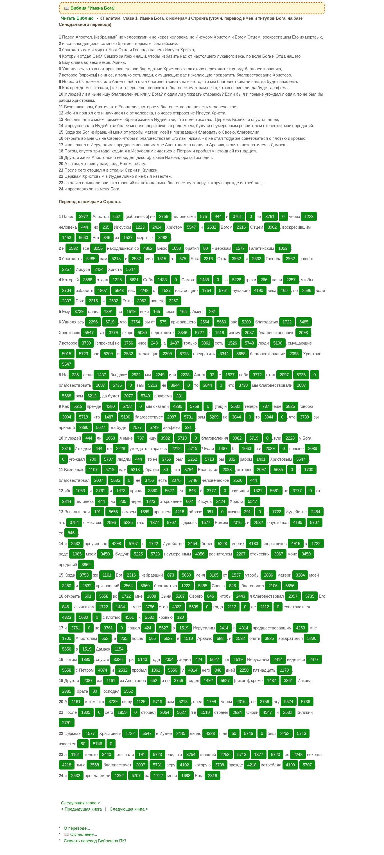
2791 (66, 722)
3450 (105, 554)
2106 (272, 585)
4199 (297, 522)
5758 (127, 406)
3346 (182, 332)
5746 (248, 733)
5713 (209, 459)
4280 (110, 406)
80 (205, 248)
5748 (249, 343)
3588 (87, 279)
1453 (66, 237)
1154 (119, 649)
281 (212, 311)
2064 (164, 712)
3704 (66, 290)
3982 (165, 438)
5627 (100, 427)
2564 (204, 322)
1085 (77, 554)
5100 (277, 343)
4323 (176, 606)
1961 (155, 670)
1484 (120, 606)
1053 (282, 248)
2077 (128, 395)
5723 (83, 353)
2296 (93, 322)
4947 (267, 712)
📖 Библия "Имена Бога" (90, 8)
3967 (278, 554)
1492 (208, 680)
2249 (159, 374)
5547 (191, 227)
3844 (175, 385)
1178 (284, 670)
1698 (176, 248)
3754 (135, 322)
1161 (107, 575)
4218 (179, 511)
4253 (300, 628)
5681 (274, 490)
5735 (301, 374)
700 (92, 459)
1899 (85, 659)
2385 (66, 691)
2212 (175, 448)
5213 (116, 258)
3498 (162, 237)
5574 (288, 701)
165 (284, 290)
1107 (93, 469)
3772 (257, 374)
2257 (66, 269)
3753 (84, 575)
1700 (308, 469)
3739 (78, 311)
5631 (134, 279)
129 (180, 617)
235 (106, 227)
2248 (143, 290)
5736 (305, 701)
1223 (308, 216)
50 (234, 733)
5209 (246, 322)
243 (154, 343)
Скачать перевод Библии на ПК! (95, 840)
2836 (268, 575)
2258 (224, 754)
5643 (119, 290)
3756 (163, 216)
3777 (211, 490)
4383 (210, 733)
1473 (120, 490)
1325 (117, 279)
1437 (101, 374)
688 (220, 638)
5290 (311, 638)
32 (212, 374)
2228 (184, 374)
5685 (278, 469)
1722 (287, 322)
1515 (161, 258)
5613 (77, 406)
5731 (188, 417)
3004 (66, 417)
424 (147, 628)
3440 (106, 754)
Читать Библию (77, 18)
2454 (315, 511)
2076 (175, 480)
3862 (86, 564)
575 (203, 216)
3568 (94, 764)
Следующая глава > (80, 802)
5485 (90, 258)
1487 (174, 343)
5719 (109, 322)
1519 (131, 311)
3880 (83, 427)
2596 (306, 290)
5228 (236, 279)
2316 (241, 227)
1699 (144, 511)
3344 (224, 353)
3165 (213, 575)
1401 (260, 459)
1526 (232, 343)
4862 (147, 248)
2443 (240, 596)
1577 (240, 248)
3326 (118, 659)
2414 (223, 628)
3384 (300, 575)
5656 (113, 511)
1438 (162, 279)
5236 (128, 522)
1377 (154, 522)
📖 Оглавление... (80, 834)
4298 (116, 543)
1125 (141, 701)
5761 (223, 290)
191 (97, 511)
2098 (303, 332)
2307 (66, 300)
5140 (142, 659)
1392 (119, 775)
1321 (257, 490)
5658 (240, 353)
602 (189, 501)
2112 (231, 606)
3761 (237, 216)
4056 (199, 554)
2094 (168, 659)
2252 (192, 459)
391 (210, 511)
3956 (98, 248)
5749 (145, 395)
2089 (270, 448)
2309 (167, 353)
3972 (83, 216)
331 (179, 395)
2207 (240, 554)
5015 (66, 353)
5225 (138, 554)
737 (265, 406)
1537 (127, 237)
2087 (249, 332)
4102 (184, 764)
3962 (272, 227)
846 (106, 237)
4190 (258, 290)
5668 (66, 395)
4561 (129, 617)
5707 (108, 459)
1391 (108, 311)
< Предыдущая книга (81, 809)
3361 (205, 343)
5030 (142, 332)
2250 (244, 670)
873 (170, 575)
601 (88, 596)
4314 (243, 628)
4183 (253, 543)
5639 (193, 606)
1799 (211, 701)
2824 (237, 712)
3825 (290, 406)
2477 (314, 659)
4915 (295, 543)
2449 (180, 733)
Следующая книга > (129, 809)
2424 (156, 227)
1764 (206, 290)
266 (264, 279)
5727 (199, 332)
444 (218, 216)
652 (116, 216)
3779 (113, 332)
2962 (290, 258)
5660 (83, 237)
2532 (211, 227)
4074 (102, 670)
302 (232, 459)
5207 (180, 596)
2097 (284, 374)
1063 (110, 438)
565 (152, 638)
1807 (102, 290)
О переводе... (77, 828)
